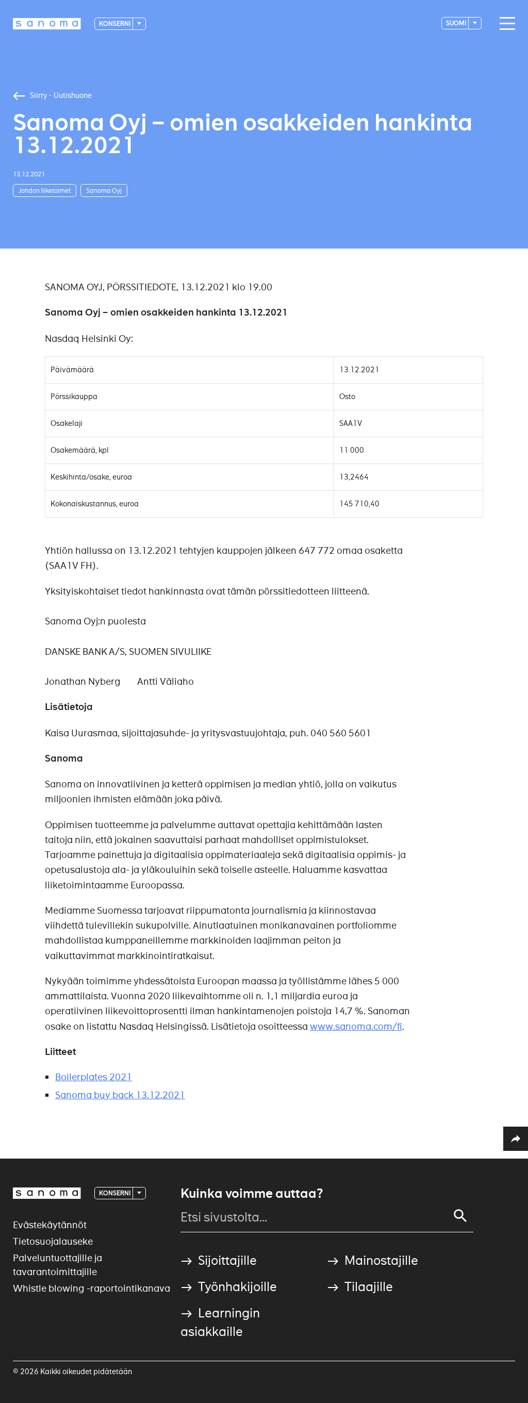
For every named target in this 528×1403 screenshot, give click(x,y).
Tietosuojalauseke (53, 1241)
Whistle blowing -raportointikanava (91, 1288)
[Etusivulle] (47, 23)
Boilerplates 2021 (93, 1077)
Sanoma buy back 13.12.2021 (120, 1095)
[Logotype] (47, 1193)
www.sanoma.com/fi (356, 1026)
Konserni (115, 23)
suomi (456, 23)
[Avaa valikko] (504, 23)
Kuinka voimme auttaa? (251, 1193)
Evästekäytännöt (50, 1225)
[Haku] (460, 1216)
